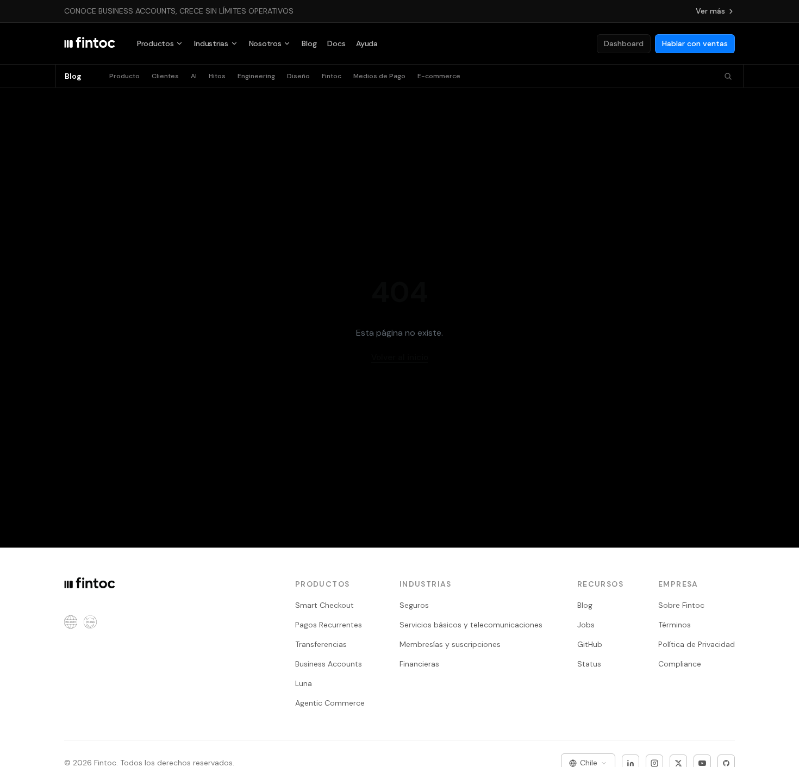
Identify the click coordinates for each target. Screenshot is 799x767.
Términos (674, 625)
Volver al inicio (399, 357)
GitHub (589, 644)
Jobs (586, 625)
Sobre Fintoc (681, 605)
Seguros (414, 605)
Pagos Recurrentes (328, 625)
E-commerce (438, 76)
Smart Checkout (324, 605)
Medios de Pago (379, 76)
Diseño (298, 76)
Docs (336, 43)
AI (194, 76)
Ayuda (367, 43)
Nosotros (265, 43)
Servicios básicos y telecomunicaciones (471, 625)
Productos (155, 43)
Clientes (165, 76)
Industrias (211, 43)
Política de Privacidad (696, 644)
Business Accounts (328, 664)
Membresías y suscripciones (450, 644)
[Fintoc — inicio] (89, 43)
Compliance (679, 664)
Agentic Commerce (330, 703)
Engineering (256, 76)
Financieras (419, 664)
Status (589, 664)
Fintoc (331, 76)
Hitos (217, 76)
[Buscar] (728, 76)
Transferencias (321, 644)
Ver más (710, 11)
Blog (309, 43)
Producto (124, 76)
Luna (303, 683)
